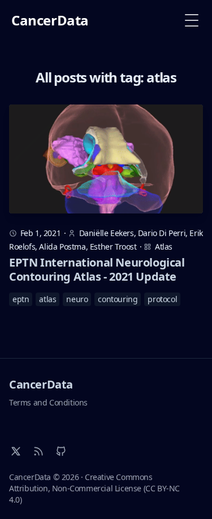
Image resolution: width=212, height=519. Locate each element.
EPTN (20, 299)
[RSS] (38, 451)
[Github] (61, 451)
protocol (162, 299)
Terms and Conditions (48, 402)
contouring (117, 299)
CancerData (41, 384)
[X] (16, 451)
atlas (47, 299)
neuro (77, 299)
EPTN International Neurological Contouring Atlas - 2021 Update (97, 269)
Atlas (163, 246)
